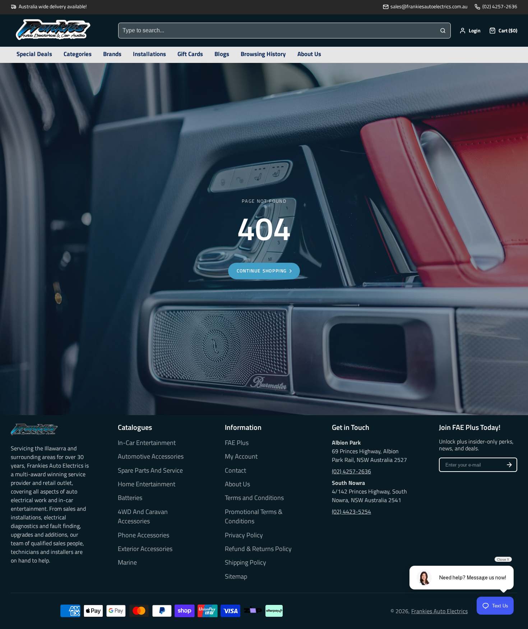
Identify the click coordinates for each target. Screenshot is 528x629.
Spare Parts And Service (150, 470)
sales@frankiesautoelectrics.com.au (428, 6)
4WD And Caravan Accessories (143, 516)
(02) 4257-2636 (499, 6)
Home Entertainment (146, 484)
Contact (235, 470)
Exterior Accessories (145, 549)
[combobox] (277, 30)
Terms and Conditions (254, 497)
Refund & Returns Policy (258, 549)
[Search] (442, 30)
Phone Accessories (143, 535)
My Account (241, 456)
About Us (237, 484)
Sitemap (236, 576)
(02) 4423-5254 (351, 511)
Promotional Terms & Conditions (253, 516)
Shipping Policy (245, 562)
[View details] (34, 429)
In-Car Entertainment (147, 442)
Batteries (130, 497)
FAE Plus (237, 442)
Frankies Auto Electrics (439, 611)
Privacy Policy (244, 535)
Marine (127, 562)
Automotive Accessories (151, 456)
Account (470, 30)
